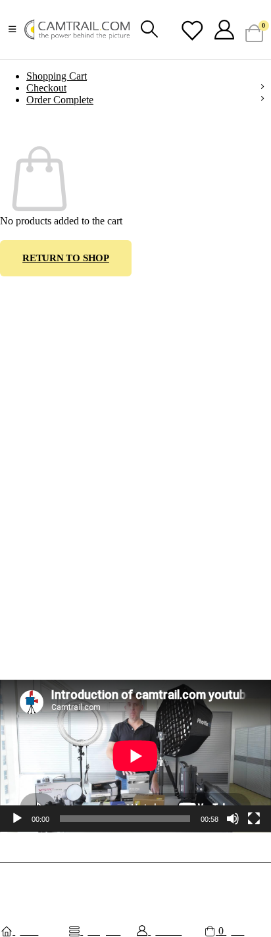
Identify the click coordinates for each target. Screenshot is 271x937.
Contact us (19, 571)
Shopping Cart (56, 76)
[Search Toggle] (149, 29)
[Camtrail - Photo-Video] (77, 29)
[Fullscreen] (253, 818)
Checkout (46, 87)
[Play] (17, 818)
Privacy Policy (26, 630)
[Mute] (232, 818)
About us (16, 551)
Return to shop (65, 258)
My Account (22, 531)
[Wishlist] (191, 31)
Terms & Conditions (36, 590)
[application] (135, 756)
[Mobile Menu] (12, 29)
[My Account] (224, 29)
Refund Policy (25, 610)
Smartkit (200, 877)
